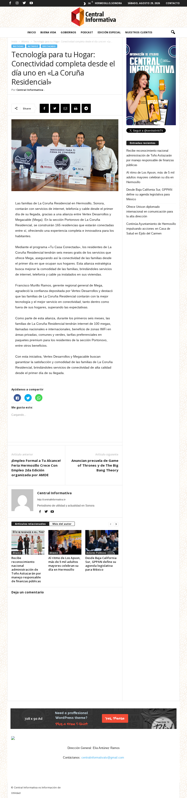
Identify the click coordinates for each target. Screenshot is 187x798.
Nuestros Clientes (138, 32)
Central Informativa (29, 89)
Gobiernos (68, 32)
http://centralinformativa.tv (51, 499)
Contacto (173, 3)
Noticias (18, 46)
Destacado (49, 46)
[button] (173, 32)
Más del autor (61, 523)
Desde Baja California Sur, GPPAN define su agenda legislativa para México (101, 564)
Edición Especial (109, 32)
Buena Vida (48, 32)
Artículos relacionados (30, 523)
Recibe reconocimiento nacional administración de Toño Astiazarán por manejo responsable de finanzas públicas (26, 569)
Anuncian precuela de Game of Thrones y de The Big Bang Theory (94, 465)
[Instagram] (17, 3)
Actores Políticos (96, 552)
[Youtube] (31, 3)
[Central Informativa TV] (93, 17)
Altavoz (25, 41)
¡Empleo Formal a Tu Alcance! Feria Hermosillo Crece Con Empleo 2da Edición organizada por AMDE (36, 467)
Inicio (31, 32)
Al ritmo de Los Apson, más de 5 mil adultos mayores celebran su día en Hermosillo (64, 564)
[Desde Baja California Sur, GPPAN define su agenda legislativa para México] (101, 542)
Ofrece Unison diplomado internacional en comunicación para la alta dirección (149, 211)
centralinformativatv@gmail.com (102, 757)
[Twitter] (24, 3)
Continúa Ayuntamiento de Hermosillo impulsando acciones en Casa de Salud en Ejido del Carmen (151, 228)
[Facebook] (10, 3)
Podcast (87, 32)
